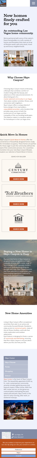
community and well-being (14, 338)
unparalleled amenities (12, 109)
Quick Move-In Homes (18, 140)
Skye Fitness (10, 362)
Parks (7, 367)
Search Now (18, 179)
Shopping (9, 371)
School (8, 376)
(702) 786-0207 (19, 437)
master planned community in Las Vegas (18, 99)
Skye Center (10, 358)
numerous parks (20, 328)
